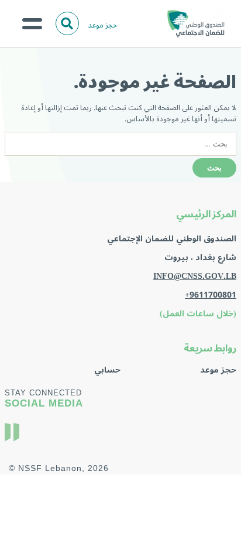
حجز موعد (103, 24)
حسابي (107, 370)
